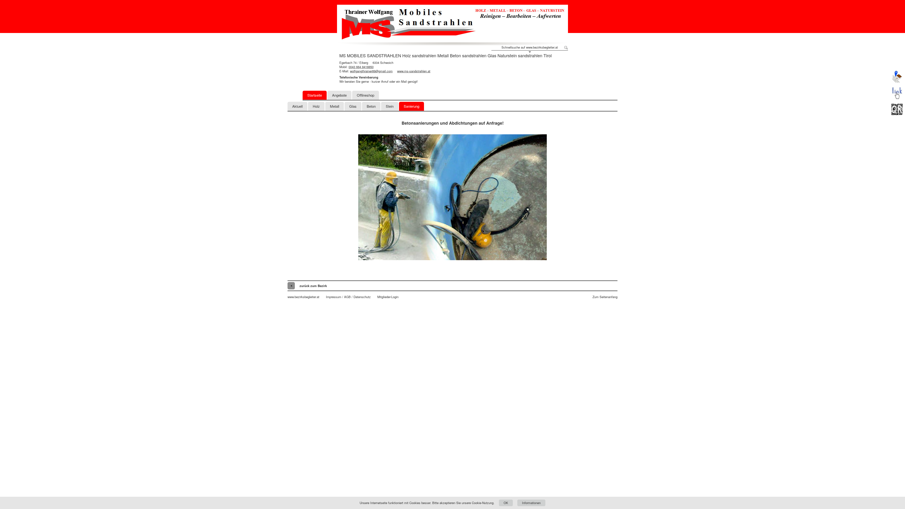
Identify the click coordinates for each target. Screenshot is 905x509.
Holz (316, 106)
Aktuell (297, 106)
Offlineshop (365, 95)
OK (506, 503)
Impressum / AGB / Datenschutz (348, 297)
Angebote (339, 95)
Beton (371, 106)
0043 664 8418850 (361, 67)
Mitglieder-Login (388, 297)
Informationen (531, 503)
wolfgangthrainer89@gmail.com (371, 71)
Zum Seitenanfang (604, 297)
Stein (390, 106)
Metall (334, 106)
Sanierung (411, 106)
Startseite (314, 95)
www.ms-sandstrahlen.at (413, 71)
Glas (353, 106)
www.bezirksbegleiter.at (303, 297)
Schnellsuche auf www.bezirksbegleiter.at (530, 47)
